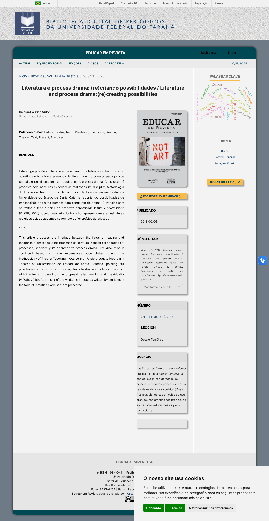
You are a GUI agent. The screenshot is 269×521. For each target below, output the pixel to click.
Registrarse (208, 52)
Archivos (37, 76)
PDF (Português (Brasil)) (161, 196)
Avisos (93, 63)
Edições (75, 63)
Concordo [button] (153, 508)
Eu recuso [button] (175, 508)
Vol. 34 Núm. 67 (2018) (63, 76)
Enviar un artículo (225, 182)
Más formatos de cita (157, 287)
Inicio (23, 76)
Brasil (42, 3)
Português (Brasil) (225, 163)
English (225, 150)
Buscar (241, 63)
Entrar (232, 52)
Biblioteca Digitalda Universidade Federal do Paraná (110, 24)
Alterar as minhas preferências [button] (211, 508)
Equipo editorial (50, 63)
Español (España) (225, 156)
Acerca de (113, 63)
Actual (25, 63)
